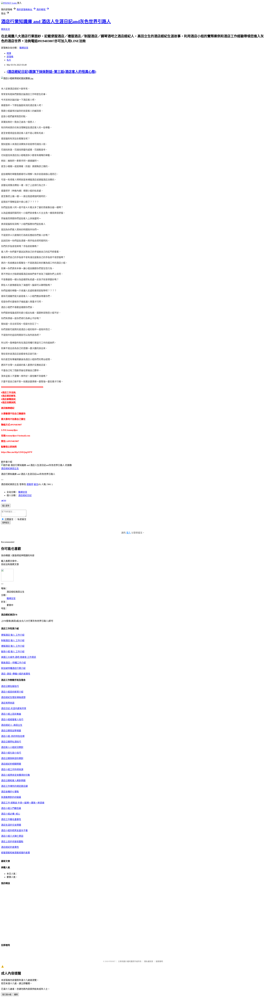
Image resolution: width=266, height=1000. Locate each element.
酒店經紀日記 (25, 495)
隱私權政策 (148, 961)
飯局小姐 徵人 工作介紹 (12, 651)
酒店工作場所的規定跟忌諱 (14, 786)
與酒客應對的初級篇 (11, 797)
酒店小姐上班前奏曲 (11, 714)
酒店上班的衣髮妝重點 (12, 841)
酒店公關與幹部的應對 (12, 758)
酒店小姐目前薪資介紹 (12, 692)
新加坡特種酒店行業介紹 (13, 668)
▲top (3, 500)
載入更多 (5, 506)
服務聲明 (159, 961)
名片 (9, 60)
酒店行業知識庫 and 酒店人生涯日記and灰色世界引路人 (56, 21)
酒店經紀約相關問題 (11, 764)
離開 (16, 994)
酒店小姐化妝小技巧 (11, 753)
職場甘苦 (23, 48)
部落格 (10, 56)
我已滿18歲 (6, 994)
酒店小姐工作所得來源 (12, 769)
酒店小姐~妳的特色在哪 (13, 736)
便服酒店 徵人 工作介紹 (12, 635)
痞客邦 (30, 484)
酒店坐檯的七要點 (10, 791)
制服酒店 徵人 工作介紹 (12, 640)
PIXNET (112, 961)
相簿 (9, 53)
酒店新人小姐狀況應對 (12, 747)
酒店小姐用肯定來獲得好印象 (15, 775)
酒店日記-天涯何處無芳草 (13, 708)
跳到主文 (5, 29)
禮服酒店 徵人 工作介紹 (12, 646)
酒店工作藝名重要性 (11, 819)
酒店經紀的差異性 (10, 847)
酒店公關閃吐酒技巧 (11, 742)
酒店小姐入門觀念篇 (11, 808)
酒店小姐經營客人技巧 (12, 719)
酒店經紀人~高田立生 (11, 725)
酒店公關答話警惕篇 (11, 730)
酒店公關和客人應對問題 (13, 780)
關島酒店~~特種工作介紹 (13, 662)
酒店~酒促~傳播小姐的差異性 (15, 674)
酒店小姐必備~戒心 (10, 814)
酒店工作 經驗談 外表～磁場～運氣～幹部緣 (22, 803)
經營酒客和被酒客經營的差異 (15, 852)
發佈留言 (5, 523)
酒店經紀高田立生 (10, 468)
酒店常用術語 (7, 703)
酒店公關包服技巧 (10, 686)
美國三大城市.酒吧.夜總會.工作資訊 (18, 657)
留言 (36, 484)
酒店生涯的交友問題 (11, 825)
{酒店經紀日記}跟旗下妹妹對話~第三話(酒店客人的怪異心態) (51, 71)
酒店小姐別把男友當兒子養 (14, 830)
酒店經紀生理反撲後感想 (13, 697)
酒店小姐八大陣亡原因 (12, 836)
